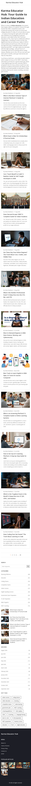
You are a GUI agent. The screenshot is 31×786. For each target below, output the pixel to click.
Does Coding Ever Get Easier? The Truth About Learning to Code (14, 535)
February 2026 (15, 671)
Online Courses (15, 588)
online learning (18, 704)
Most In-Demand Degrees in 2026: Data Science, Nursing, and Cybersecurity (14, 335)
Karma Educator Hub (14, 2)
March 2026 (15, 668)
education (4, 725)
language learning (21, 714)
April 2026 (15, 664)
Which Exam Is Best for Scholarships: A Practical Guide (18, 610)
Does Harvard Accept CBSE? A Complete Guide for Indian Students (18, 640)
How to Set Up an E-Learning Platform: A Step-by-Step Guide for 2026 (14, 456)
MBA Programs (15, 602)
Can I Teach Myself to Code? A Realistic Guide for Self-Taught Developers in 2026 (18, 633)
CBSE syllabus (19, 711)
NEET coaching (18, 707)
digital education (21, 725)
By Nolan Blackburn (8, 93)
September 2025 (15, 689)
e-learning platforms (7, 711)
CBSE (3, 714)
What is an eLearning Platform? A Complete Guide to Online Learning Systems (15, 416)
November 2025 (15, 682)
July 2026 (15, 654)
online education (6, 701)
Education (15, 578)
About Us (3, 743)
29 (20, 555)
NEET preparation (6, 721)
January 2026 (15, 675)
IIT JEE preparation (16, 718)
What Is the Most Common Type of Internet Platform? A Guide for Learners (20, 626)
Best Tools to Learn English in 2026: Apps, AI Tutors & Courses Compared (15, 375)
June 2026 (15, 657)
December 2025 (15, 678)
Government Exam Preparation (15, 595)
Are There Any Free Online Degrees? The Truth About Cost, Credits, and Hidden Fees (19, 618)
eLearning (10, 714)
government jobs (6, 707)
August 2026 (15, 650)
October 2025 (15, 685)
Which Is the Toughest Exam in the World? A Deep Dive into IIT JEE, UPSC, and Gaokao (14, 496)
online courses (5, 697)
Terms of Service (5, 745)
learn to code (5, 718)
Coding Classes (15, 581)
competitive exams (7, 704)
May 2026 (15, 661)
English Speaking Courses (15, 592)
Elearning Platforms (15, 574)
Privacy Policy (4, 748)
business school (18, 721)
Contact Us (4, 751)
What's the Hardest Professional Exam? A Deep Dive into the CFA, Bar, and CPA (14, 295)
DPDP (2, 754)
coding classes (16, 697)
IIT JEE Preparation (15, 599)
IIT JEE (12, 725)
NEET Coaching (15, 606)
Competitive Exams (15, 585)
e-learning (16, 701)
